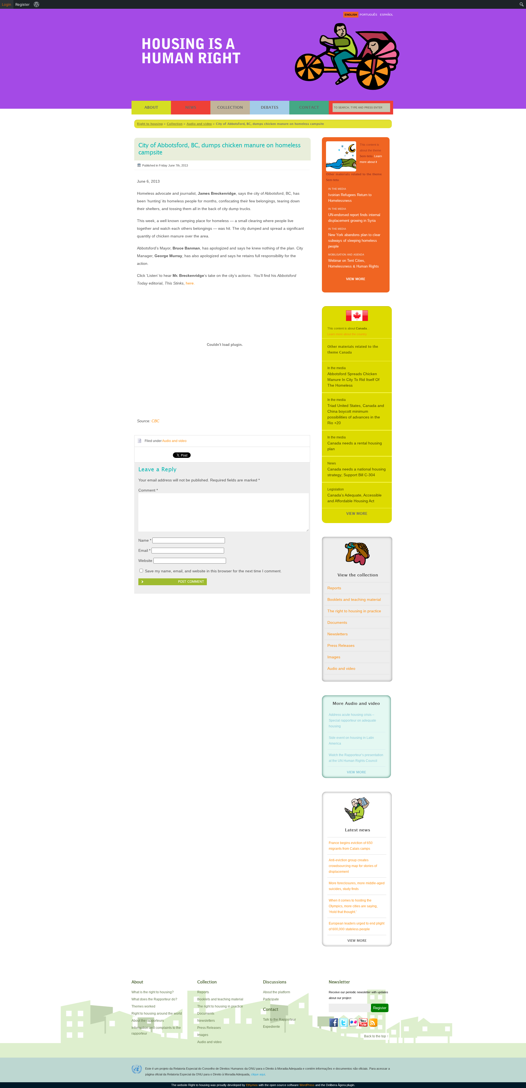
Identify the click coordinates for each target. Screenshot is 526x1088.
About (151, 108)
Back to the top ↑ (376, 1036)
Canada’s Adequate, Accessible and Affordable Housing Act (354, 498)
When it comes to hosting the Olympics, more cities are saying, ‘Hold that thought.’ (353, 906)
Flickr (353, 1022)
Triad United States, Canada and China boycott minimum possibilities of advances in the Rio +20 (355, 414)
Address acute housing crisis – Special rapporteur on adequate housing (352, 720)
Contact (309, 108)
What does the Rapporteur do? (154, 999)
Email (144, 550)
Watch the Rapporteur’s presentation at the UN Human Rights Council (356, 758)
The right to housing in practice (354, 611)
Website (145, 560)
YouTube (363, 1022)
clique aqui (258, 1074)
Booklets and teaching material (354, 599)
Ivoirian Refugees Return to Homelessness (349, 198)
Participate (271, 999)
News (190, 108)
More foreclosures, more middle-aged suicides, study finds (357, 886)
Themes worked (143, 1006)
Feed (373, 1022)
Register (22, 4)
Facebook (333, 1022)
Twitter (343, 1022)
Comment (148, 490)
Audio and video (174, 441)
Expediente (271, 1027)
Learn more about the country (347, 334)
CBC (155, 421)
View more (355, 279)
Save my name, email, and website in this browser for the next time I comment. (213, 571)
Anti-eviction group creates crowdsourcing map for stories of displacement (353, 866)
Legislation (335, 489)
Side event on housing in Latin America (351, 740)
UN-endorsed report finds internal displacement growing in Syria (354, 218)
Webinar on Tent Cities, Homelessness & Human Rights (353, 263)
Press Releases (341, 645)
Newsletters (337, 634)
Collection (230, 108)
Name (144, 540)
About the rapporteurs (148, 1021)
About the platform (276, 992)
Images (333, 657)
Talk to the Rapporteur (279, 1019)
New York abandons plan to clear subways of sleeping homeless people (354, 240)
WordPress (307, 1085)
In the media (337, 189)
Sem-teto (341, 156)
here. (190, 283)
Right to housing (191, 49)
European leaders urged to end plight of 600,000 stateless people (356, 926)
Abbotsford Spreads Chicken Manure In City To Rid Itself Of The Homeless (353, 379)
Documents (337, 622)
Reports (334, 588)
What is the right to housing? (153, 992)
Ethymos (252, 1085)
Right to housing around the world (157, 1013)
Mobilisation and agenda (346, 254)
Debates (269, 108)
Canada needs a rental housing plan (354, 446)
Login (6, 4)
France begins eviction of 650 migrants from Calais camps (351, 846)
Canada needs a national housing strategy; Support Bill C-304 (356, 472)
